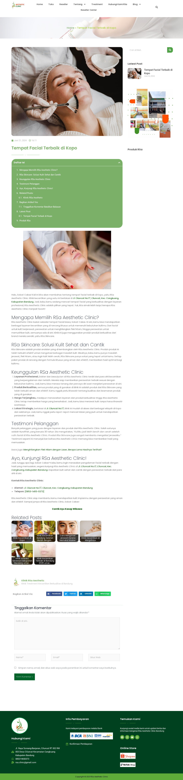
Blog (135, 4)
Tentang (77, 4)
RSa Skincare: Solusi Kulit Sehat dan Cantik (40, 174)
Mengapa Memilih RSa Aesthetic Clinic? (38, 170)
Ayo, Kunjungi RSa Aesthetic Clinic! (36, 188)
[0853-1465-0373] (34, 491)
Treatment (97, 4)
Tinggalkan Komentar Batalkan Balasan (42, 207)
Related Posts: (26, 193)
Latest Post (24, 211)
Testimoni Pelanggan (29, 184)
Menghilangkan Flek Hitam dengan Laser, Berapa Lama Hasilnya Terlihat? (62, 449)
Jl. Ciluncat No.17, (55, 408)
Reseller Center (89, 10)
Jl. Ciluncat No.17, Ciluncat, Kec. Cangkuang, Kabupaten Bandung (58, 487)
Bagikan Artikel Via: (28, 202)
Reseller (63, 4)
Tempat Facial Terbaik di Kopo (37, 216)
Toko (51, 4)
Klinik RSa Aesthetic (33, 197)
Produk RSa (24, 220)
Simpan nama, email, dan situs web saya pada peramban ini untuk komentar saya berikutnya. (67, 667)
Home (40, 4)
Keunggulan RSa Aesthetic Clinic (34, 179)
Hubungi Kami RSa (117, 4)
